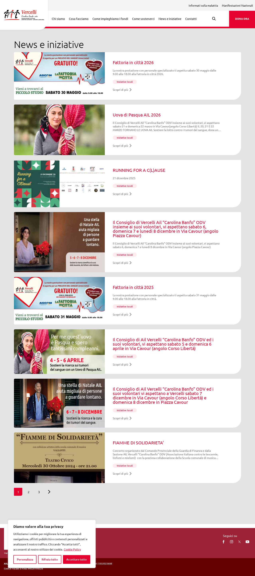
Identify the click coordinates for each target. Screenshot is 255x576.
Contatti (191, 19)
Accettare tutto (76, 559)
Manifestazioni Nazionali (237, 5)
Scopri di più (120, 89)
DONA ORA (242, 18)
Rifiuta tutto (50, 559)
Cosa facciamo (78, 19)
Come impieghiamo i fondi (110, 19)
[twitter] (239, 541)
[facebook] (223, 541)
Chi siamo (58, 19)
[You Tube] (247, 541)
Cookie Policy (72, 549)
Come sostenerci (143, 19)
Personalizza (25, 559)
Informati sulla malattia (203, 5)
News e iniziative (170, 19)
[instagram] (231, 541)
